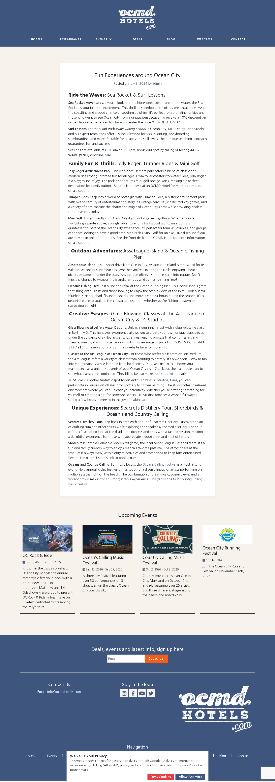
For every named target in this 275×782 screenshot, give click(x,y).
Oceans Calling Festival (159, 464)
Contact (238, 39)
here (118, 122)
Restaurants (70, 39)
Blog (171, 39)
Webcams (204, 39)
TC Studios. (160, 380)
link (111, 457)
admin (157, 83)
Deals (137, 39)
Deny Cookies (161, 776)
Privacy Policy (187, 765)
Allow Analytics (190, 776)
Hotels (36, 39)
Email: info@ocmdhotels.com (59, 691)
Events (102, 39)
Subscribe (156, 658)
